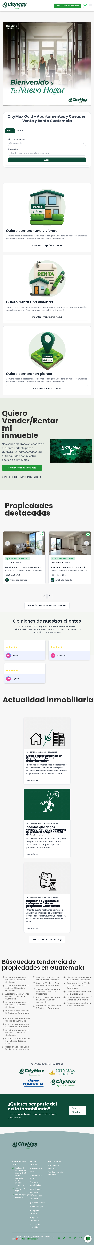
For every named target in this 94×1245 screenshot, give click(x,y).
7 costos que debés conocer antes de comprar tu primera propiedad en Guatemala (46, 831)
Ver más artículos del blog (47, 939)
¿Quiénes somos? (37, 1202)
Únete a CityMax (76, 1110)
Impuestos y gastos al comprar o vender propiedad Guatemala (43, 903)
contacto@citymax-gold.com (20, 1195)
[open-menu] (90, 5)
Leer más (30, 780)
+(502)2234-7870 (19, 1190)
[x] (64, 1237)
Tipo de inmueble (16, 139)
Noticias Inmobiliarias (36, 752)
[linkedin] (69, 1237)
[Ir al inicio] (25, 1145)
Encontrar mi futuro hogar (47, 388)
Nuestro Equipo (36, 1206)
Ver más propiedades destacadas (47, 605)
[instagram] (59, 1237)
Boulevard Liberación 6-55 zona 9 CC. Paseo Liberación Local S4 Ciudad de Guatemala (19, 1177)
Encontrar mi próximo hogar (47, 245)
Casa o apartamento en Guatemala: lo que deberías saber (44, 758)
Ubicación (13, 149)
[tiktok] (75, 1237)
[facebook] (53, 1237)
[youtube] (80, 1237)
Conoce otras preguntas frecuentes (20, 476)
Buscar (47, 159)
